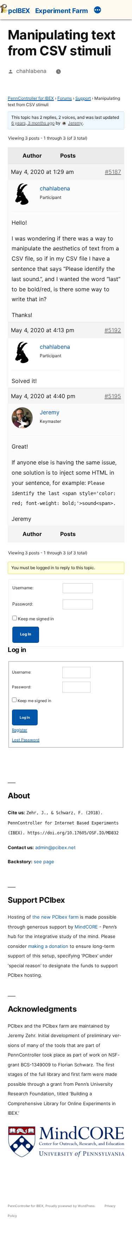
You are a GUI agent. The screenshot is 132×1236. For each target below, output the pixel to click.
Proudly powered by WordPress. (71, 1206)
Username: (22, 587)
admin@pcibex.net (55, 847)
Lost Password (25, 739)
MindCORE (86, 927)
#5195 (113, 396)
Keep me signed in (36, 618)
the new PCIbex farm (55, 917)
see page (44, 861)
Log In (25, 634)
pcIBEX (19, 10)
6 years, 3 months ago (33, 123)
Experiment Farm (61, 10)
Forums (64, 98)
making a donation (48, 946)
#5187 (113, 171)
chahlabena (31, 71)
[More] (97, 11)
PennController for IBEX (31, 98)
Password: (22, 604)
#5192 (113, 330)
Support (83, 98)
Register (19, 729)
